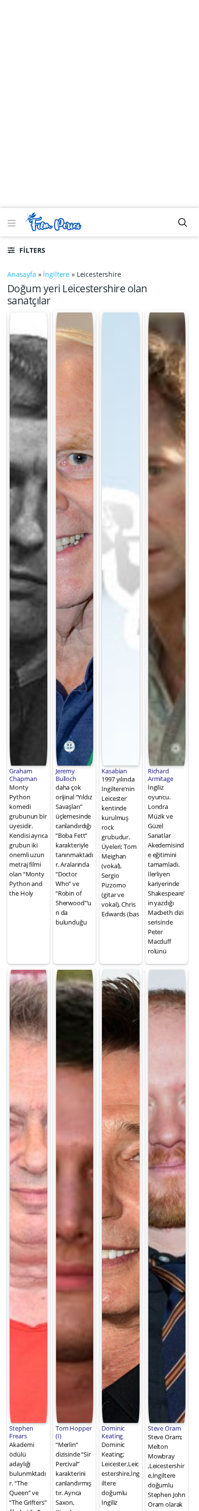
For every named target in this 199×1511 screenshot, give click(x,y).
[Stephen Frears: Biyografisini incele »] (28, 1195)
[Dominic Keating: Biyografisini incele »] (120, 1195)
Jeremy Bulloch (66, 775)
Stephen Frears (21, 1432)
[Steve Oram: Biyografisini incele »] (166, 1195)
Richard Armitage (160, 775)
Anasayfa (21, 274)
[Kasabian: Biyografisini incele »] (120, 538)
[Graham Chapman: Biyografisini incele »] (28, 538)
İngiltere (56, 274)
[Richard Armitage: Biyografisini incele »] (166, 538)
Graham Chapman (23, 775)
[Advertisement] (99, 104)
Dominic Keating (113, 1432)
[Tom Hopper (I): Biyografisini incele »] (74, 1195)
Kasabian (114, 771)
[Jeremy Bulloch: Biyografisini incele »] (74, 538)
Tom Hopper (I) (74, 1432)
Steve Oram (164, 1428)
